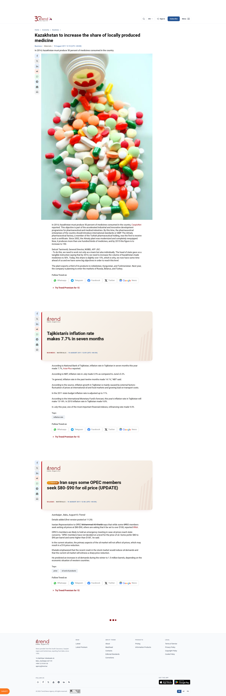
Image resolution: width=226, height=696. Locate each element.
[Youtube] (53, 682)
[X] (48, 682)
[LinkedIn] (64, 682)
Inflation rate (58, 417)
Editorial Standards (112, 654)
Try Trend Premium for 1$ (67, 287)
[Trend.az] (43, 18)
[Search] (143, 18)
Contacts (108, 651)
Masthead (109, 647)
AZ (184, 691)
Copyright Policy (171, 651)
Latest (78, 644)
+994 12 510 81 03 (42, 663)
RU (188, 691)
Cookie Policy (170, 654)
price (55, 571)
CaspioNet (136, 224)
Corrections (109, 658)
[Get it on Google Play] (182, 682)
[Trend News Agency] (42, 642)
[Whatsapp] (38, 682)
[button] (37, 56)
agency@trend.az (41, 666)
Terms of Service (171, 644)
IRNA (135, 527)
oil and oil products (69, 571)
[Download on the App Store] (166, 682)
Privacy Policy (170, 647)
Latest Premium (81, 647)
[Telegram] (58, 682)
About (107, 644)
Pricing (137, 644)
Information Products (143, 647)
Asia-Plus (67, 368)
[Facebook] (43, 682)
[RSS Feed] (69, 682)
